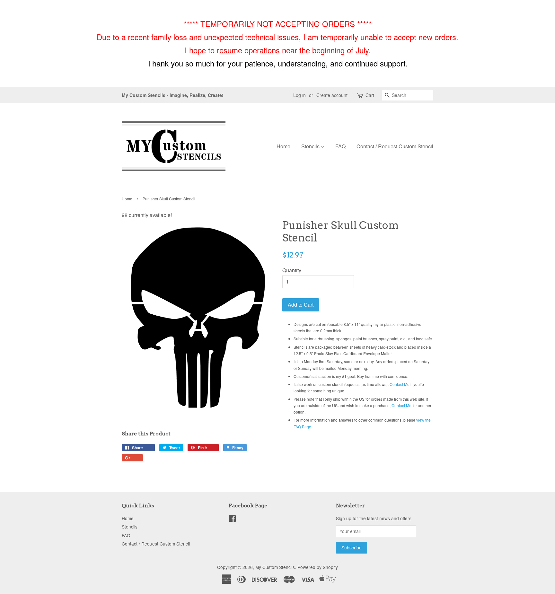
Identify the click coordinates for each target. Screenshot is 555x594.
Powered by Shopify (317, 567)
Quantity (291, 270)
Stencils (311, 146)
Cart (370, 95)
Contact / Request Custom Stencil (395, 146)
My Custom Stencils (275, 567)
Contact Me (400, 384)
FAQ (340, 146)
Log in (299, 95)
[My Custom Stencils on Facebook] (232, 519)
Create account (332, 95)
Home (283, 146)
